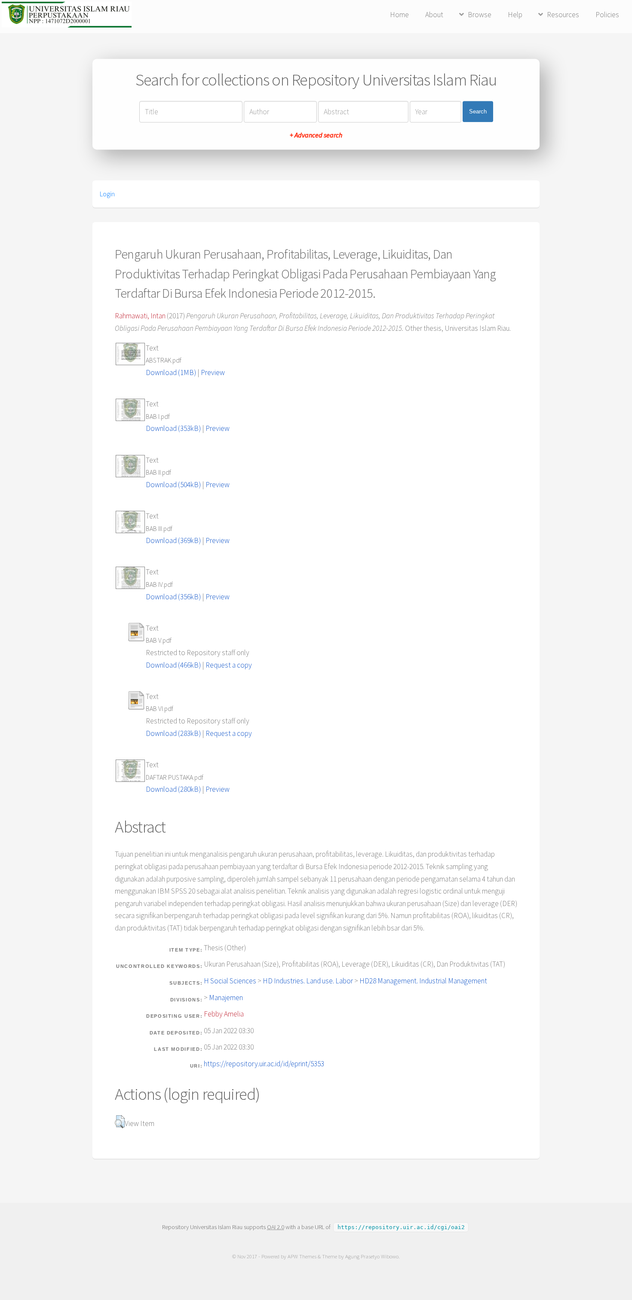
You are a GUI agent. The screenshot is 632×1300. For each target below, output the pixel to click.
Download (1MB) (171, 372)
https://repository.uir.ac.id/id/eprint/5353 (264, 1063)
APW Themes (302, 1256)
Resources (563, 14)
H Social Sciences (230, 981)
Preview (213, 372)
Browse (479, 14)
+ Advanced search (316, 135)
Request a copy (229, 665)
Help (515, 14)
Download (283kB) (173, 733)
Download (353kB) (173, 428)
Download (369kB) (173, 540)
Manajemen (226, 997)
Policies (607, 14)
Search (478, 111)
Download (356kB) (173, 596)
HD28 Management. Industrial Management (423, 981)
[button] (120, 1121)
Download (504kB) (173, 484)
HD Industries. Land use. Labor (308, 981)
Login (107, 193)
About (434, 14)
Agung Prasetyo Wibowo (372, 1256)
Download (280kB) (173, 789)
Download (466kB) (173, 665)
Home (399, 14)
